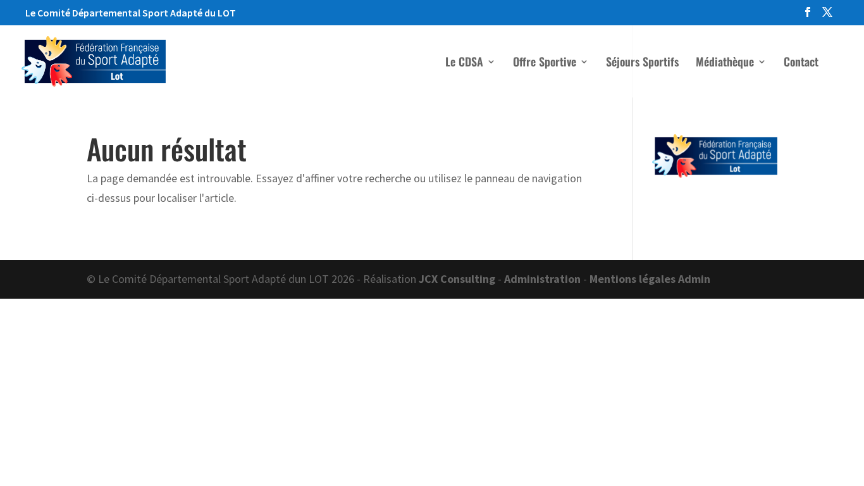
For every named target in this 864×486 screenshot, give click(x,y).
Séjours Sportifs (642, 63)
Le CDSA (464, 63)
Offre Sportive (544, 63)
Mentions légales (632, 278)
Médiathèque (725, 63)
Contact (801, 63)
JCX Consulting (457, 278)
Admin (694, 278)
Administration (542, 278)
